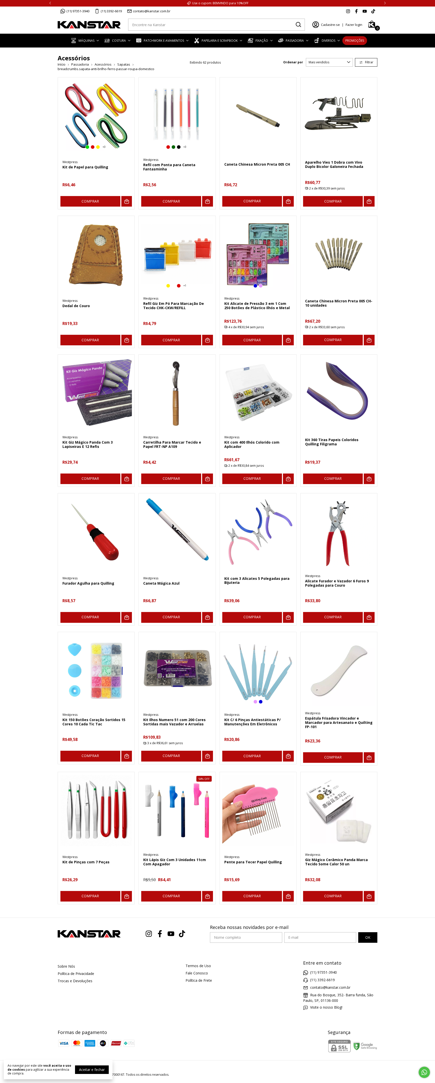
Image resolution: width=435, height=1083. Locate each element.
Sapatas (123, 64)
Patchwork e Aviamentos (164, 40)
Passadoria (295, 40)
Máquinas (86, 40)
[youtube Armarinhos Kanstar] (364, 11)
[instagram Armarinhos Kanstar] (348, 11)
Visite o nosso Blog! (326, 1007)
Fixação (262, 40)
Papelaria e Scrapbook (220, 40)
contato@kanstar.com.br (151, 11)
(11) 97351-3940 (77, 11)
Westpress (70, 162)
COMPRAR (90, 201)
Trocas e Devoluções (75, 980)
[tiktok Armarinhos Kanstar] (373, 11)
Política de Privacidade (76, 973)
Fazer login (354, 24)
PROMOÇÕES (354, 40)
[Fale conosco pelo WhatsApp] (424, 1072)
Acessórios (103, 64)
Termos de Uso (198, 965)
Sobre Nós (66, 966)
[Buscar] (298, 24)
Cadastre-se (330, 24)
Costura (119, 40)
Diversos (328, 40)
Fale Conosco (197, 973)
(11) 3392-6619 (111, 11)
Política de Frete (199, 980)
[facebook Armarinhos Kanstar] (356, 11)
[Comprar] (288, 201)
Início (61, 64)
